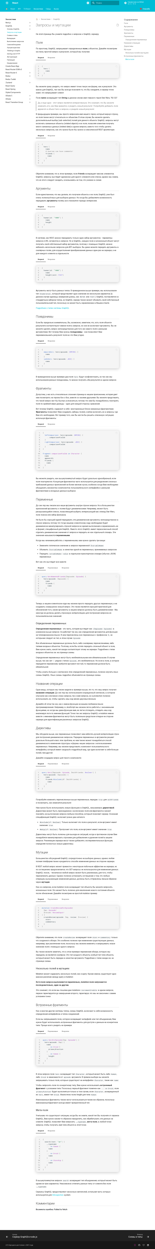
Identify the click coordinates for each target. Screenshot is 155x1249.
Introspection (57, 1195)
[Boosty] (144, 1245)
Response (51, 57)
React (13, 9)
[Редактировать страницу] (117, 25)
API (19, 9)
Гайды (48, 9)
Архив (56, 9)
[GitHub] (139, 1245)
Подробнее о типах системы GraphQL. (53, 308)
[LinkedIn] (148, 1245)
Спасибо (146, 9)
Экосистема (38, 9)
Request (41, 57)
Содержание (131, 19)
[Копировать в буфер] (116, 66)
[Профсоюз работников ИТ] (135, 1245)
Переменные (53, 568)
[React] (7, 2)
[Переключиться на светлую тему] (87, 2)
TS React (27, 9)
